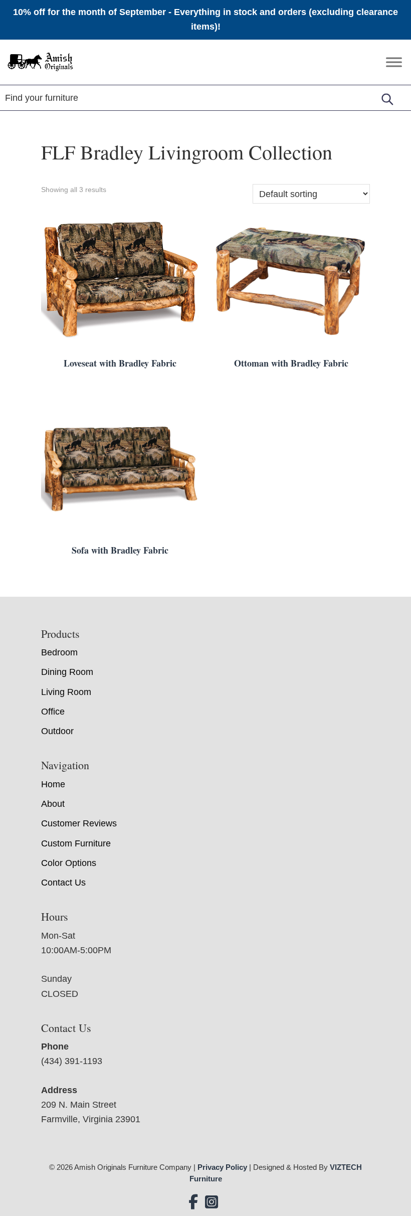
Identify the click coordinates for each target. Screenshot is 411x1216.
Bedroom (59, 652)
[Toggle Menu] (394, 62)
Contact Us (63, 883)
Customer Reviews (79, 823)
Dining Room (67, 672)
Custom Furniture (76, 843)
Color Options (68, 863)
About (53, 804)
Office (53, 712)
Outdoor (57, 731)
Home (53, 784)
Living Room (66, 692)
